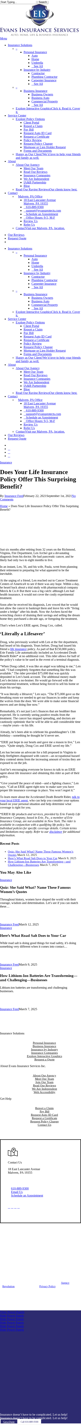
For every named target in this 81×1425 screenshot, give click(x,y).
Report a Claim (33, 329)
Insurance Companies (37, 378)
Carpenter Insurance (43, 283)
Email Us (17, 1192)
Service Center (17, 319)
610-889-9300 (20, 1188)
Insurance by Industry (44, 1049)
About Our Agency (44, 1075)
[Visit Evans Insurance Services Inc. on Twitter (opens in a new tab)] (9, 1207)
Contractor (38, 276)
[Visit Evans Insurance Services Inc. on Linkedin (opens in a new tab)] (15, 1207)
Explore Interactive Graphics (44, 1056)
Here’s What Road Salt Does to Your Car (32, 858)
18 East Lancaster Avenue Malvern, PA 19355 (40, 405)
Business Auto (40, 301)
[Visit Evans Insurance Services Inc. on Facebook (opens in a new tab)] (12, 1207)
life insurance (18, 649)
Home (35, 262)
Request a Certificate (36, 340)
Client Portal (31, 326)
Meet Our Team (33, 371)
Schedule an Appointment (27, 1195)
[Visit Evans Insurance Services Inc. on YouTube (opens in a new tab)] (18, 1207)
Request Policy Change (38, 347)
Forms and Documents (38, 354)
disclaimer (55, 831)
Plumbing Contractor (44, 280)
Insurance (6, 462)
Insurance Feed (14, 496)
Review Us (31, 424)
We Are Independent (36, 382)
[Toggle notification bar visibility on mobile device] (40, 1411)
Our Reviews (16, 435)
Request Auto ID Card (38, 336)
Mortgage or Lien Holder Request (45, 350)
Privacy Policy (47, 1286)
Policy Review (33, 343)
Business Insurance (44, 1046)
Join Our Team (44, 1082)
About (12, 364)
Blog (27, 389)
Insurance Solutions (20, 248)
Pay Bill (29, 333)
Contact (12, 396)
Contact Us (44, 1124)
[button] (3, 38)
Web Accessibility (44, 1092)
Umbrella (37, 266)
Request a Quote (44, 1059)
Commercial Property (44, 304)
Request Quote (17, 438)
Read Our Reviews (35, 375)
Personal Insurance (44, 1042)
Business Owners (42, 297)
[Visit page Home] (39, 35)
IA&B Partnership (35, 385)
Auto (34, 259)
